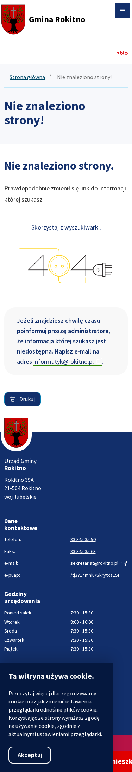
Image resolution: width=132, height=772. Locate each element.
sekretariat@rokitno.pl (94, 563)
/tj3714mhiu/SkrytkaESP (95, 575)
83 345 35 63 (83, 551)
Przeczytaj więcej (29, 693)
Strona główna (27, 77)
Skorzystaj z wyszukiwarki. (66, 227)
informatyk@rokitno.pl (63, 361)
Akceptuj (30, 755)
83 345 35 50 (83, 539)
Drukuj (26, 399)
